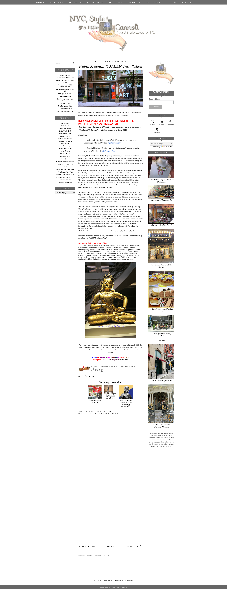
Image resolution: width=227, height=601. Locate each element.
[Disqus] (110, 450)
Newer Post (89, 546)
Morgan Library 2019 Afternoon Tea (65, 86)
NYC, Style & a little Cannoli (109, 580)
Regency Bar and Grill (65, 164)
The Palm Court (65, 103)
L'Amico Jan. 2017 (65, 154)
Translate (168, 147)
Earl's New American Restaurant (65, 142)
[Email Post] (109, 411)
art (86, 413)
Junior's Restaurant (65, 148)
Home (110, 546)
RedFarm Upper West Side (65, 161)
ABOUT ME (41, 2)
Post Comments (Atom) (99, 555)
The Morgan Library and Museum (65, 100)
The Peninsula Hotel (65, 106)
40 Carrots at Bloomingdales (161, 200)
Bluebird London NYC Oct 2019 (65, 81)
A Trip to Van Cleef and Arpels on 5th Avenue (161, 181)
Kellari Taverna (65, 151)
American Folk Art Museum (95, 401)
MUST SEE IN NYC (117, 2)
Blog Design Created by (113, 587)
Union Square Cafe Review (161, 381)
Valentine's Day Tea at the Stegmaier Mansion (161, 426)
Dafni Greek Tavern (65, 139)
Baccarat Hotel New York (65, 78)
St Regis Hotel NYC (65, 94)
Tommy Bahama (65, 180)
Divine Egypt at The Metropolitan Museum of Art (111, 396)
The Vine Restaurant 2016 (65, 175)
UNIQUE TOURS (136, 2)
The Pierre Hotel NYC (65, 109)
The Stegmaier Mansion (65, 111)
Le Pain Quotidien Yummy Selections (161, 335)
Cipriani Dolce (65, 136)
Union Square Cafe (65, 182)
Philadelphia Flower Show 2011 (65, 90)
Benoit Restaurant (65, 128)
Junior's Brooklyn (65, 146)
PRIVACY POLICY (57, 2)
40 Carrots (65, 123)
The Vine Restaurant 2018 (65, 177)
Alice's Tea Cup (65, 75)
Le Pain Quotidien (65, 159)
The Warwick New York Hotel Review (161, 266)
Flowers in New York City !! (161, 225)
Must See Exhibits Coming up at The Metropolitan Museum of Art (126, 403)
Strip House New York (65, 172)
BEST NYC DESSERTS (78, 2)
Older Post (132, 546)
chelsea (91, 413)
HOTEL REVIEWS (154, 2)
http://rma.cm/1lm (114, 143)
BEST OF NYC (98, 2)
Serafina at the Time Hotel (65, 169)
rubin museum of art (111, 413)
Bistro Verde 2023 (65, 131)
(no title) (161, 340)
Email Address (154, 99)
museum (98, 413)
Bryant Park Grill (65, 134)
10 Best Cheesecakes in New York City (161, 310)
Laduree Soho (65, 156)
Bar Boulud (65, 126)
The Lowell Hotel (65, 96)
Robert (65, 167)
